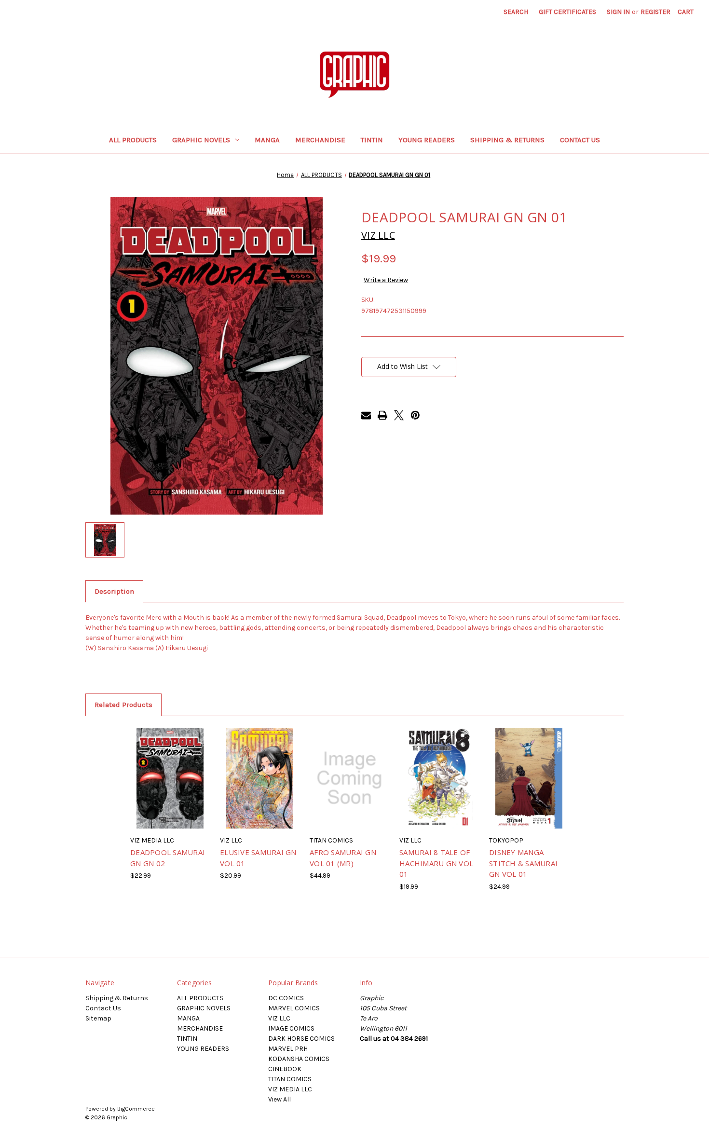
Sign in (618, 12)
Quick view (156, 766)
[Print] (382, 415)
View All (279, 1099)
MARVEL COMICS (294, 1008)
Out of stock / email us (170, 786)
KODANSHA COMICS (298, 1059)
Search (516, 12)
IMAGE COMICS (291, 1028)
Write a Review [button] (386, 280)
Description (114, 591)
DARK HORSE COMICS (301, 1038)
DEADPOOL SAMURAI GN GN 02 (167, 857)
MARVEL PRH (288, 1049)
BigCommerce (136, 1108)
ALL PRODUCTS (133, 140)
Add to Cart (260, 786)
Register (655, 12)
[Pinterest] (415, 415)
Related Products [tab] (123, 704)
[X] (399, 415)
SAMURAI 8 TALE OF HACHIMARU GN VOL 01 (436, 863)
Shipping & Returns (507, 140)
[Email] (366, 415)
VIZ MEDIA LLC (290, 1089)
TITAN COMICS (290, 1079)
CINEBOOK (284, 1069)
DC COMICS (286, 998)
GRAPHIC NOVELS (201, 140)
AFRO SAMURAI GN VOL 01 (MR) (343, 857)
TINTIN (372, 140)
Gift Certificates (567, 12)
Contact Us (580, 140)
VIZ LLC (279, 1018)
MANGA (267, 140)
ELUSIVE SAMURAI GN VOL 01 (258, 857)
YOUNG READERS (426, 140)
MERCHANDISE (320, 140)
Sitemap (98, 1018)
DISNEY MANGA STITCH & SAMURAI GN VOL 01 (523, 863)
